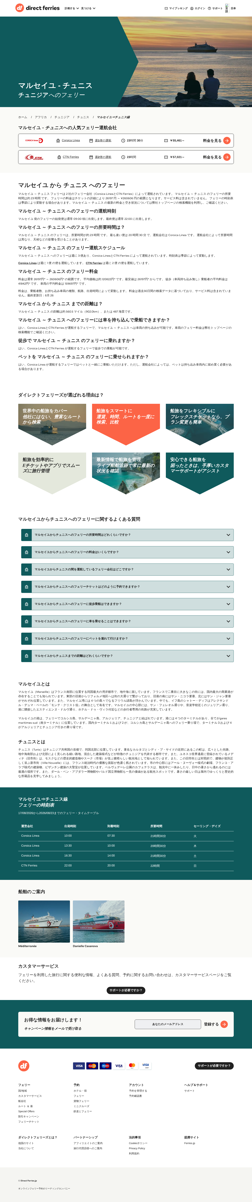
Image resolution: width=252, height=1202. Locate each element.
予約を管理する (138, 1090)
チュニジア (62, 117)
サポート (189, 1090)
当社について (26, 1148)
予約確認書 (135, 1095)
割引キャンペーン (28, 1116)
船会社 (22, 1101)
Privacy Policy (137, 1148)
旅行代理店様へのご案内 (88, 1148)
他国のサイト (26, 1143)
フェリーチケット (28, 1121)
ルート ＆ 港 (25, 1106)
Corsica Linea (27, 263)
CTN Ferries (94, 263)
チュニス (83, 117)
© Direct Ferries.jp (27, 1181)
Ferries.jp (189, 1143)
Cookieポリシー (138, 1143)
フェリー (79, 1095)
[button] (127, 535)
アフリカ (41, 117)
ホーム (22, 117)
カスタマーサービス (30, 1095)
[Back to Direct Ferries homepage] (37, 8)
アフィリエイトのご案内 (88, 1143)
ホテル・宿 (80, 1090)
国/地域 (22, 1090)
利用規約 (134, 1153)
